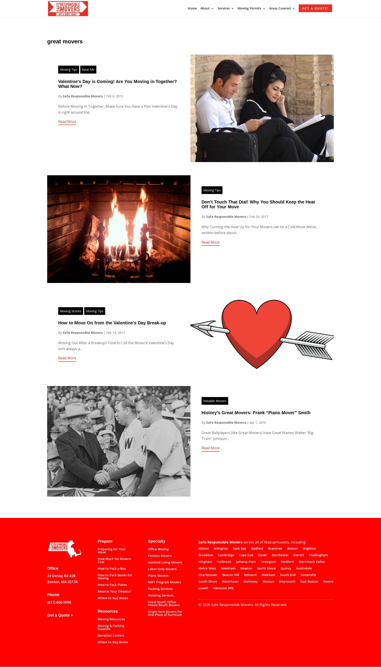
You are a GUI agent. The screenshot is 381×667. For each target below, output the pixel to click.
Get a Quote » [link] (60, 615)
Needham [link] (228, 568)
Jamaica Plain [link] (246, 562)
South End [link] (288, 575)
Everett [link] (298, 555)
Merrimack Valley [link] (312, 562)
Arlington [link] (221, 549)
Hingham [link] (205, 562)
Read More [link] (67, 121)
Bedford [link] (257, 549)
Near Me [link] (88, 69)
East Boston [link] (309, 582)
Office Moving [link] (158, 549)
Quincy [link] (286, 568)
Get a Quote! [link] (315, 8)
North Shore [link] (266, 568)
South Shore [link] (207, 582)
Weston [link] (268, 582)
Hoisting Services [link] (161, 595)
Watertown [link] (230, 582)
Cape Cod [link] (246, 555)
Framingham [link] (318, 555)
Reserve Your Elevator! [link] (114, 591)
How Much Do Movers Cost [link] (114, 560)
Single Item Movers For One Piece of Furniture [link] (165, 613)
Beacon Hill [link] (230, 575)
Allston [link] (203, 549)
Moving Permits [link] (249, 8)
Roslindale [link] (304, 568)
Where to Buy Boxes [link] (113, 598)
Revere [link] (328, 582)
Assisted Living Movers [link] (165, 562)
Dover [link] (262, 555)
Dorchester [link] (280, 555)
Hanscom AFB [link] (223, 588)
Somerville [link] (308, 575)
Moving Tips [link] (68, 69)
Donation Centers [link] (111, 635)
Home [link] (192, 8)
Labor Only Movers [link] (162, 569)
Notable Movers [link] (214, 401)
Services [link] (224, 8)
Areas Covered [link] (280, 8)
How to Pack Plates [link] (112, 585)
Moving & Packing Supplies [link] (111, 627)
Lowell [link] (203, 588)
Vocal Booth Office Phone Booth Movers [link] (164, 603)
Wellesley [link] (251, 582)
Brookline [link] (205, 555)
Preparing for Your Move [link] (112, 551)
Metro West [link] (207, 568)
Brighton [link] (309, 549)
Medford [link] (287, 562)
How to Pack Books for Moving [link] (115, 577)
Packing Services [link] (160, 589)
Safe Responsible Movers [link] (83, 96)
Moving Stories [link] (70, 311)
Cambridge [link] (226, 555)
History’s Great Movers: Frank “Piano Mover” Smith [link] (256, 412)
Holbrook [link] (224, 562)
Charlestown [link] (207, 575)
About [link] (205, 8)
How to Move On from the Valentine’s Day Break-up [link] (112, 322)
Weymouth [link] (287, 582)
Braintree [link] (275, 549)
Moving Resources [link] (111, 619)
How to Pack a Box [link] (112, 569)
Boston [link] (292, 549)
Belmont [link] (250, 575)
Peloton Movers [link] (160, 556)
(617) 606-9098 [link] (59, 602)
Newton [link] (246, 568)
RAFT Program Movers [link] (164, 582)
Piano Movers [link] (158, 576)
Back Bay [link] (239, 549)
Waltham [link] (268, 575)
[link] (68, 8)
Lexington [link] (268, 562)
